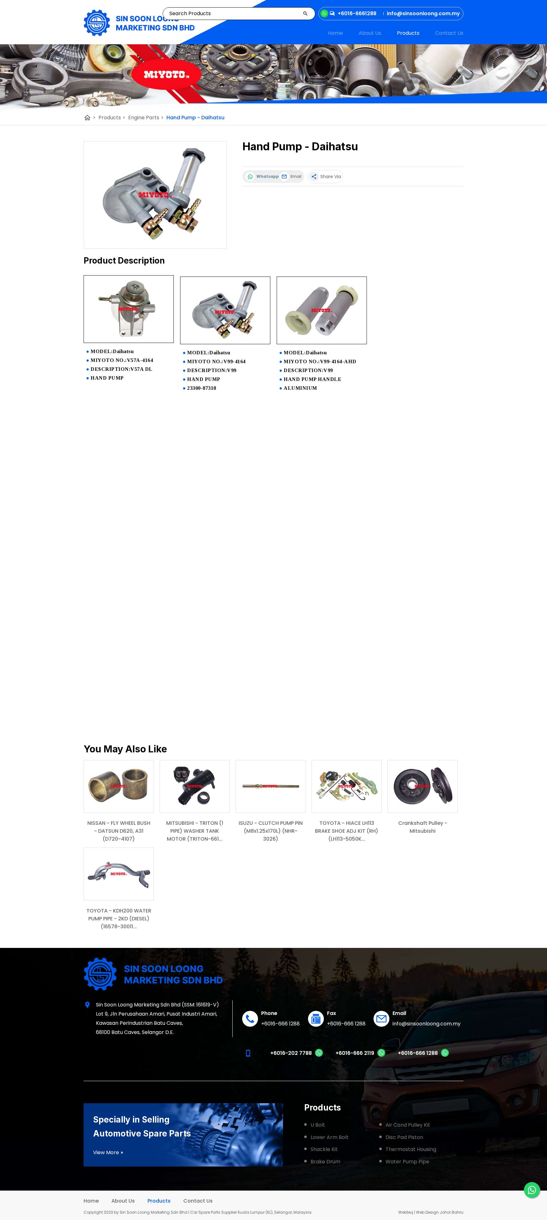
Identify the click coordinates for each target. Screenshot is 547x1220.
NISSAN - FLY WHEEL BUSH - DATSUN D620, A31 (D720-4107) (118, 831)
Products (408, 33)
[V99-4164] (225, 342)
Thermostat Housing (411, 1149)
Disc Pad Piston (404, 1137)
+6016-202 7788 (291, 1053)
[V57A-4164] (129, 341)
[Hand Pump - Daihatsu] (155, 194)
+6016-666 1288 (280, 1023)
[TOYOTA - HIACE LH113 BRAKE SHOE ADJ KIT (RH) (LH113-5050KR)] (346, 786)
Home (335, 33)
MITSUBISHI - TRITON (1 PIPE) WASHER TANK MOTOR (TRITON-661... (194, 831)
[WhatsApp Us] (532, 1190)
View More (108, 1152)
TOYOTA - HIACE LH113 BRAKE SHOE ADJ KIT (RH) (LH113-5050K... (346, 831)
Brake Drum (325, 1161)
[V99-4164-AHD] (322, 342)
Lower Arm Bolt (330, 1137)
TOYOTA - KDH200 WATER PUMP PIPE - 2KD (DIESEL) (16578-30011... (118, 918)
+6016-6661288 (357, 13)
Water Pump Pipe (407, 1161)
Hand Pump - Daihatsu (195, 117)
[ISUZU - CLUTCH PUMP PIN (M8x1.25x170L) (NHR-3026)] (270, 786)
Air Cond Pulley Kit (408, 1125)
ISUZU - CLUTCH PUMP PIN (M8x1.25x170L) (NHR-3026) (271, 831)
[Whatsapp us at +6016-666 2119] (381, 1055)
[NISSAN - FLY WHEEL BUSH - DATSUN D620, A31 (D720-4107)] (119, 786)
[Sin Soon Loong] (139, 22)
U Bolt (318, 1125)
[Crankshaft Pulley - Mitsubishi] (422, 786)
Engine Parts (146, 117)
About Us (370, 33)
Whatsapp (266, 176)
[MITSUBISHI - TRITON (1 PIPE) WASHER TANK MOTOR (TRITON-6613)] (194, 786)
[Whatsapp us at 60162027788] (319, 1055)
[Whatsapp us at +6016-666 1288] (445, 1055)
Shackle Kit (324, 1149)
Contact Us (449, 33)
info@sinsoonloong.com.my (427, 1023)
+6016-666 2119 (355, 1053)
